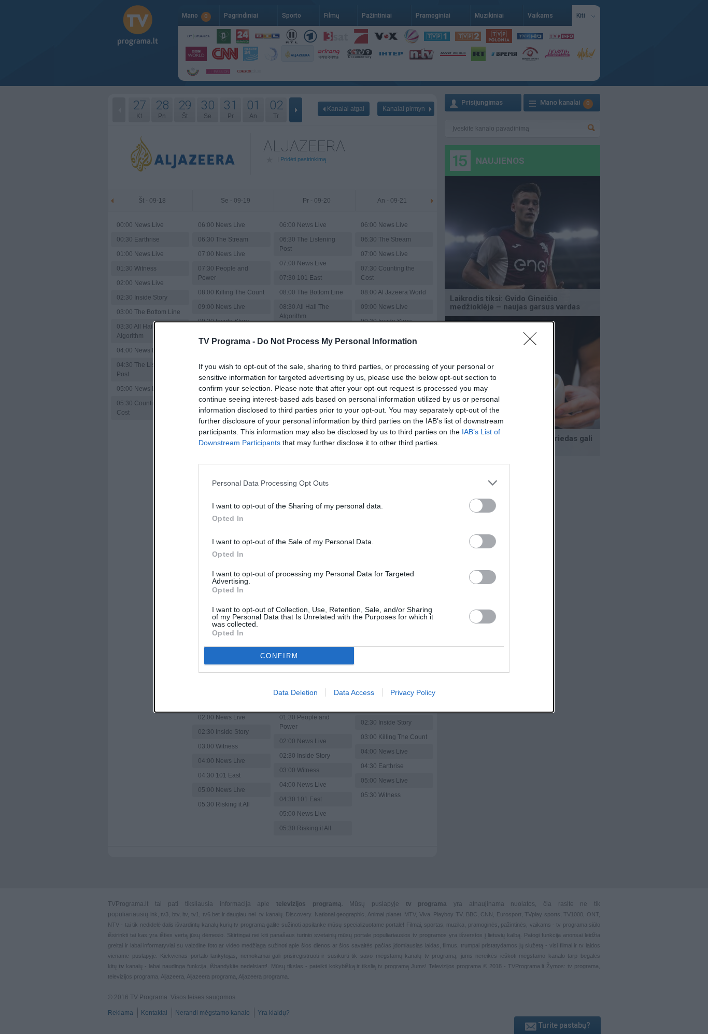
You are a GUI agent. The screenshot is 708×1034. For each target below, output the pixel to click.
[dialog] (354, 517)
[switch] (482, 506)
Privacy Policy (412, 692)
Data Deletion (295, 692)
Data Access (354, 692)
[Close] (533, 342)
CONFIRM (279, 656)
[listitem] (354, 482)
